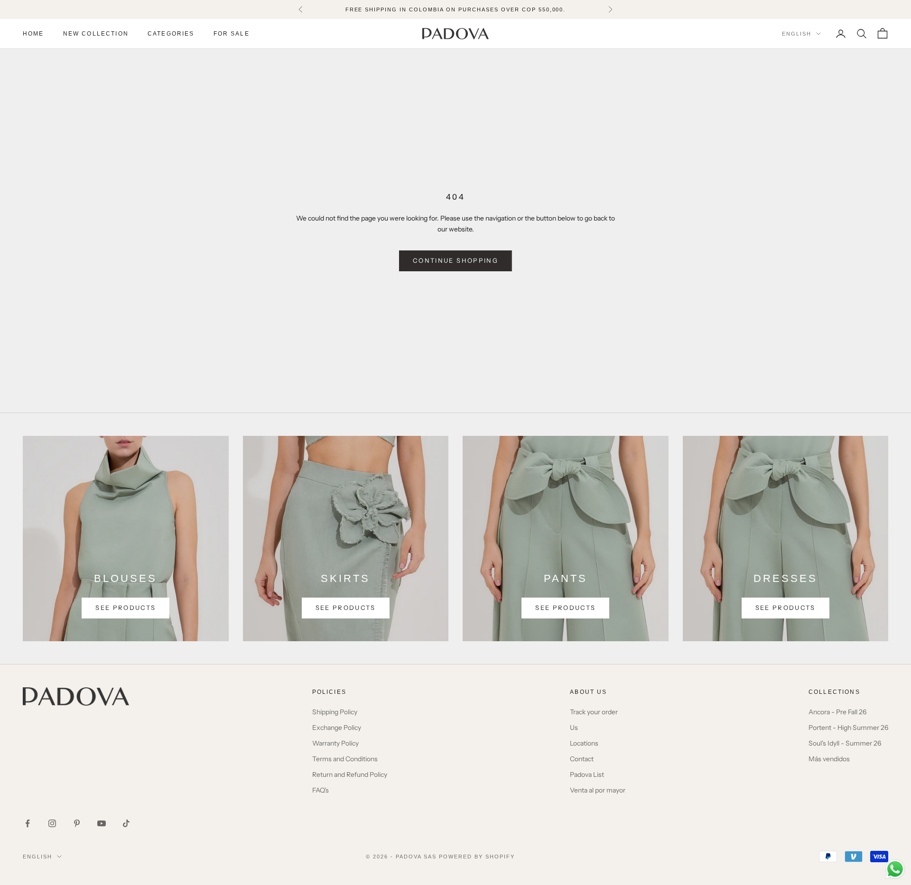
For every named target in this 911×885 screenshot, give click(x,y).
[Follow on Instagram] (52, 823)
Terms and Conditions (345, 759)
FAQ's (320, 790)
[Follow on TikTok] (126, 823)
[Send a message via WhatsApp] (895, 869)
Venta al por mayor (597, 790)
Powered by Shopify (477, 856)
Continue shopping (455, 260)
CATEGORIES (171, 33)
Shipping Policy (334, 712)
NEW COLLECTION (96, 33)
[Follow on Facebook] (27, 823)
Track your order (594, 712)
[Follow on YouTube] (101, 823)
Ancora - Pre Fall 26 (837, 712)
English (796, 34)
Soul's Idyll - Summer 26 (845, 743)
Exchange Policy (336, 727)
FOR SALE (232, 33)
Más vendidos (829, 759)
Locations (584, 743)
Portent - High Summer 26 (848, 727)
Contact (582, 759)
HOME (33, 33)
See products (125, 607)
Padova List (587, 774)
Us (574, 727)
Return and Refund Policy (349, 774)
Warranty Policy (335, 743)
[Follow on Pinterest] (77, 823)
